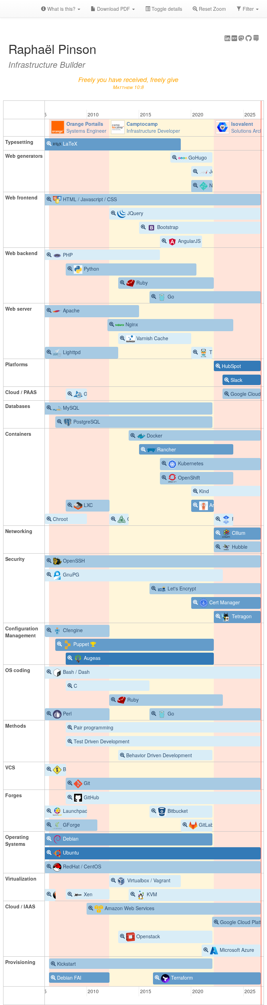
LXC (87, 504)
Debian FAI (69, 977)
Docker (153, 435)
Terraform (181, 977)
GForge (71, 824)
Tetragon (241, 616)
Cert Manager (224, 602)
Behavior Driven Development (159, 755)
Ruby (141, 282)
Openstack (147, 936)
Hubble (239, 546)
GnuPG (70, 574)
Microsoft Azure (236, 949)
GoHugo (197, 157)
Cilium (237, 532)
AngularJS (189, 240)
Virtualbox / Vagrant (148, 880)
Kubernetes (190, 463)
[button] (247, 8)
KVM (151, 894)
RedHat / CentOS (81, 866)
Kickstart (66, 963)
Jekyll (214, 171)
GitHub (90, 797)
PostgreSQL (86, 421)
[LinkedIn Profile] (227, 38)
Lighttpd (71, 352)
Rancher (166, 449)
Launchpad (75, 810)
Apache (71, 310)
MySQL (70, 407)
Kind (204, 491)
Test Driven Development (101, 741)
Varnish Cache (151, 338)
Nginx (131, 324)
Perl (67, 713)
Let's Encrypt (181, 588)
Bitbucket (177, 810)
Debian (70, 838)
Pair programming (93, 727)
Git (86, 782)
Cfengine (72, 630)
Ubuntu (70, 852)
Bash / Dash (76, 671)
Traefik (216, 352)
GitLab (205, 824)
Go (170, 296)
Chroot (60, 518)
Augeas (91, 657)
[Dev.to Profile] (234, 38)
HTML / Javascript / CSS (89, 199)
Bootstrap (167, 226)
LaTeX (69, 143)
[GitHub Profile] (248, 38)
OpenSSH (73, 560)
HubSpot (231, 365)
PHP (67, 254)
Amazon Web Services (128, 908)
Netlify (215, 185)
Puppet (81, 643)
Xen (87, 894)
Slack (236, 379)
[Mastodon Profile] (241, 38)
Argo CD (218, 504)
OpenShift (188, 477)
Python (90, 268)
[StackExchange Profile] (256, 38)
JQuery (134, 213)
